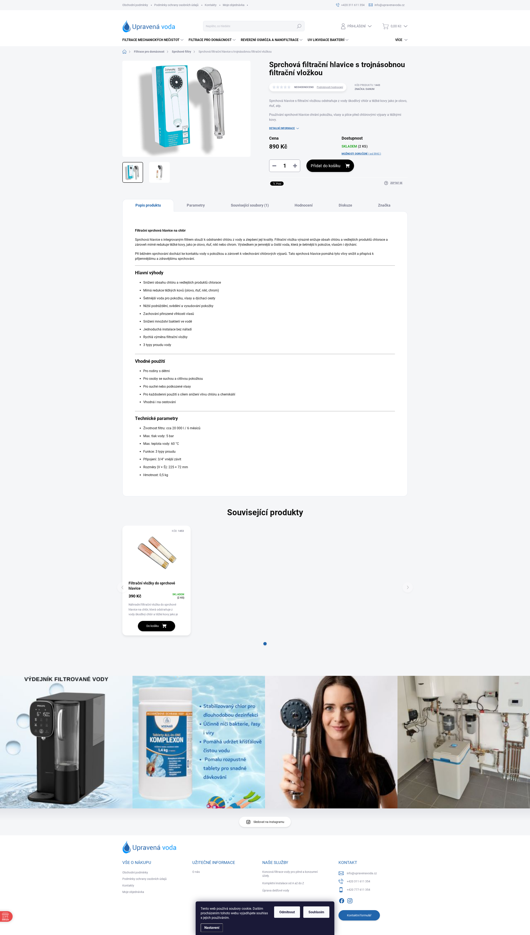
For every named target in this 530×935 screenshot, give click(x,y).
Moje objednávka (234, 5)
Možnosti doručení (361, 153)
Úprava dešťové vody (275, 890)
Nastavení (211, 928)
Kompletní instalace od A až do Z (283, 883)
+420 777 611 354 (358, 889)
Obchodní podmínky (135, 5)
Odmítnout (287, 912)
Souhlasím (316, 912)
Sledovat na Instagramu (268, 822)
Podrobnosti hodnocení (330, 87)
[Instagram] (350, 900)
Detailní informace (282, 128)
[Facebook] (341, 900)
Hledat (299, 26)
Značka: (365, 89)
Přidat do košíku (325, 165)
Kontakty (211, 5)
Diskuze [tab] (345, 205)
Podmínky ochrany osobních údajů (176, 5)
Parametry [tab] (196, 205)
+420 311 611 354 (358, 881)
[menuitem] (153, 40)
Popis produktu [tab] (148, 205)
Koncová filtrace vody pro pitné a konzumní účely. (290, 874)
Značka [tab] (384, 205)
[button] (265, 644)
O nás (196, 871)
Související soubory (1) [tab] (250, 205)
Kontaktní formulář (359, 915)
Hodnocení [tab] (304, 205)
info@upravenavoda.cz (362, 873)
